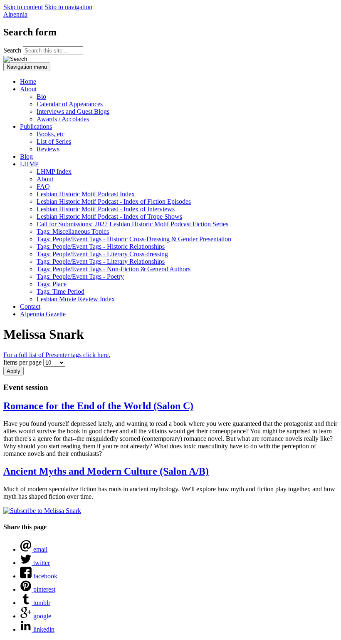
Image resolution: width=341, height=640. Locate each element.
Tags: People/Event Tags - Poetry (80, 276)
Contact (30, 306)
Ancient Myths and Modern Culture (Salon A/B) (106, 471)
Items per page (23, 362)
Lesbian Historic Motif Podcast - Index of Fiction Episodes (114, 201)
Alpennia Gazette (43, 314)
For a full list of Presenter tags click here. (56, 354)
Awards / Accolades (63, 118)
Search (13, 50)
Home (28, 81)
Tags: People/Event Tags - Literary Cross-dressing (102, 254)
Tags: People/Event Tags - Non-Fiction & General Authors (113, 268)
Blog (26, 156)
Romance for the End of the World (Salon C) (98, 405)
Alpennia (15, 14)
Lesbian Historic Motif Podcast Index (86, 194)
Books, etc (50, 134)
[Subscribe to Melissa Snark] (42, 510)
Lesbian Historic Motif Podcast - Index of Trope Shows (109, 216)
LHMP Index (54, 171)
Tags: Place (52, 284)
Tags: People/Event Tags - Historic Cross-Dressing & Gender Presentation (134, 238)
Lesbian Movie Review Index (76, 298)
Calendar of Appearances (70, 104)
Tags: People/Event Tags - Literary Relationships (101, 261)
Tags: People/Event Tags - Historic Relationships (101, 246)
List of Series (54, 141)
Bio (41, 96)
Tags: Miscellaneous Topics (73, 231)
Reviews (48, 148)
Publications (36, 126)
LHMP (29, 164)
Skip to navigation (68, 6)
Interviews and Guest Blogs (73, 111)
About (28, 88)
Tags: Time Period (60, 291)
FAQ (43, 186)
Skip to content (23, 6)
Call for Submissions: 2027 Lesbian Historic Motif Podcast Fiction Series (132, 224)
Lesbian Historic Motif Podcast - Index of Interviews (106, 208)
